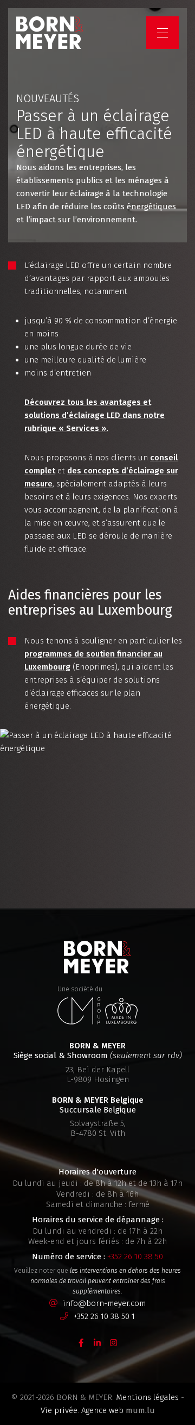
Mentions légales (147, 1397)
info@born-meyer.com (104, 1303)
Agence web (102, 1410)
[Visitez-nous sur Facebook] (81, 1342)
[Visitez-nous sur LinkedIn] (97, 1342)
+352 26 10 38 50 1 (104, 1316)
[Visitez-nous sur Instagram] (114, 1342)
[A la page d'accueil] (49, 32)
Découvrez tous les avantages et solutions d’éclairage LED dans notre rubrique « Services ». (94, 415)
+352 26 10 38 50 (135, 1256)
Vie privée (59, 1410)
